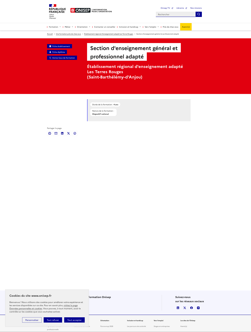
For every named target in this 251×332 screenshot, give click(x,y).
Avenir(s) (186, 26)
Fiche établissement (61, 46)
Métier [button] (67, 26)
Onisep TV (165, 8)
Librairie (180, 8)
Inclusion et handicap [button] (128, 26)
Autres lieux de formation (63, 57)
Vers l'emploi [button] (150, 26)
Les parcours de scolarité (136, 326)
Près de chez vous (170, 26)
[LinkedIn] (62, 133)
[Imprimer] (49, 133)
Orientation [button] (82, 26)
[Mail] (56, 133)
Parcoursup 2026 (106, 326)
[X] (68, 133)
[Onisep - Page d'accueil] (80, 10)
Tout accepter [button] (74, 319)
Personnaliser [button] (31, 319)
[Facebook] (74, 133)
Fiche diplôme (58, 52)
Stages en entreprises (162, 326)
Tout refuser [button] (53, 319)
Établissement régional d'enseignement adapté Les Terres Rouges (108, 34)
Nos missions (196, 8)
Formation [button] (53, 26)
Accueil (50, 34)
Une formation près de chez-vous (68, 34)
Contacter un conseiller (104, 26)
